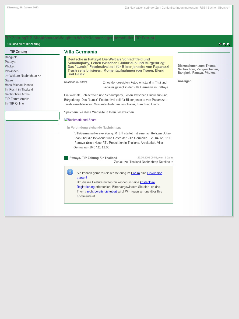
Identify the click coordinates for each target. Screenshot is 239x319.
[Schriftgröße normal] (224, 45)
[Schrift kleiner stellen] (228, 45)
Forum (135, 173)
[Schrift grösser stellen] (221, 45)
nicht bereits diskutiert (102, 191)
